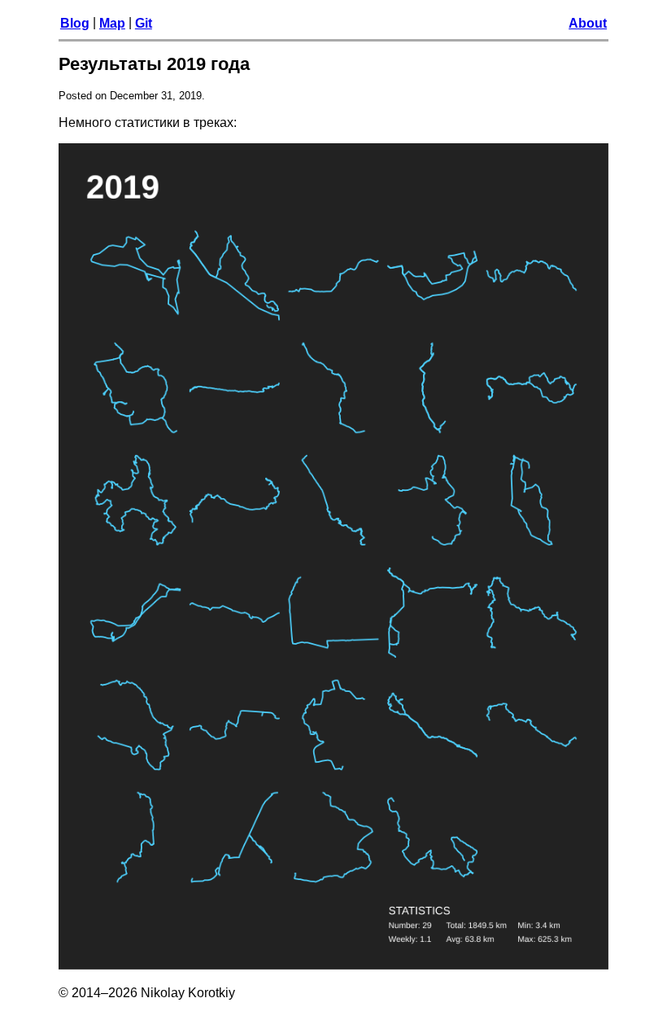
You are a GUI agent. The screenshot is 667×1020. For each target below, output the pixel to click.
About (588, 23)
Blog (74, 23)
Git (143, 23)
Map (112, 23)
